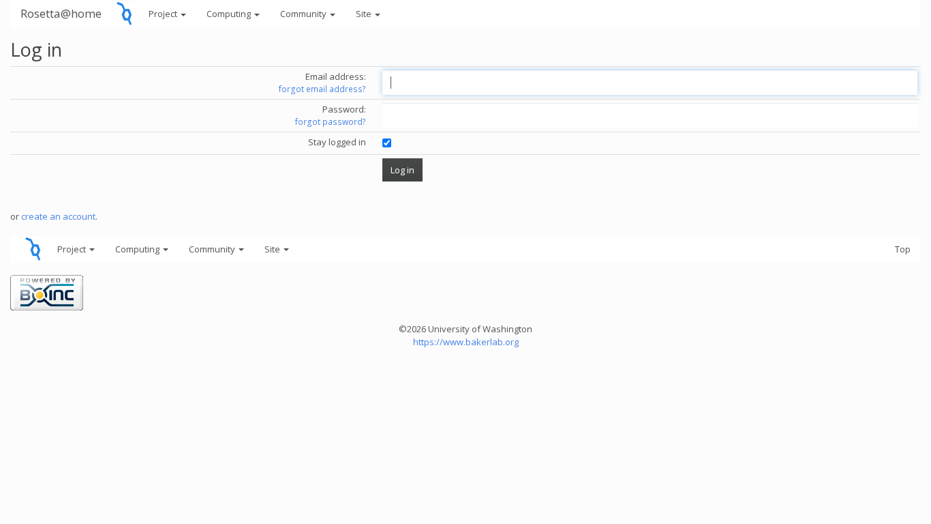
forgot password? (330, 122)
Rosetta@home (61, 13)
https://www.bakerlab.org (466, 342)
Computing (230, 14)
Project (164, 14)
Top (903, 249)
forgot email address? (322, 89)
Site (364, 14)
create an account (58, 216)
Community (304, 14)
